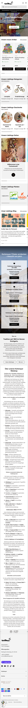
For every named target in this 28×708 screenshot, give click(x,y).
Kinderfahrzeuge (19, 96)
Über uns (21, 362)
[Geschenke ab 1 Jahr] (19, 117)
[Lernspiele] (7, 89)
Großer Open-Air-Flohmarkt (9, 229)
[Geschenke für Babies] (7, 117)
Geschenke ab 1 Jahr (19, 125)
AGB (6, 702)
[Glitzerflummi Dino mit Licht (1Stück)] (7, 48)
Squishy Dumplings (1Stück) (19, 58)
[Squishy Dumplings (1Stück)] (20, 48)
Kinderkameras (9, 568)
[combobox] (14, 6)
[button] (25, 2)
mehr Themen (4, 109)
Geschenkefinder (5, 10)
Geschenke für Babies (7, 125)
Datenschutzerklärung (18, 702)
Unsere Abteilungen (9, 362)
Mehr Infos (14, 277)
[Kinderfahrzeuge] (19, 89)
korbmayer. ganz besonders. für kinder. (11, 699)
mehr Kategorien (5, 81)
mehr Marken (4, 188)
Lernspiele (7, 96)
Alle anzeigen (23, 39)
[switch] (3, 706)
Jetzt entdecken (14, 27)
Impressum (10, 702)
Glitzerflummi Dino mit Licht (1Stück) (7, 58)
